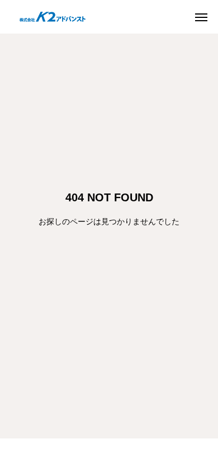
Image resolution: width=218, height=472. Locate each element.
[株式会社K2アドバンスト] (49, 17)
